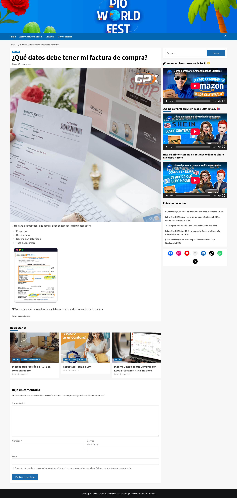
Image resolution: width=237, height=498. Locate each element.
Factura (20, 316)
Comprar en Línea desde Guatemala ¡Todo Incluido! (192, 225)
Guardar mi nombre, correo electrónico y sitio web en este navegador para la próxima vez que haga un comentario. (73, 468)
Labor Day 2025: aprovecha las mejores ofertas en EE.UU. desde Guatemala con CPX (192, 218)
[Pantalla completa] (223, 101)
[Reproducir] (166, 101)
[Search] (225, 36)
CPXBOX (50, 36)
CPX (15, 64)
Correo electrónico (93, 442)
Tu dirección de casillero (31, 359)
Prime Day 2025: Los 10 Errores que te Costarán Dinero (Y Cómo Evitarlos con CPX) (192, 232)
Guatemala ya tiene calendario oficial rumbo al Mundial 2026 (194, 211)
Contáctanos (65, 36)
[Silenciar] (219, 101)
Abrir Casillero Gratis (30, 36)
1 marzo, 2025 (24, 374)
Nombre (17, 440)
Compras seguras (70, 359)
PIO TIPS (16, 52)
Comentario (19, 403)
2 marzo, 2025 (26, 64)
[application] (195, 86)
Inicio (13, 36)
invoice (27, 316)
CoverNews (135, 493)
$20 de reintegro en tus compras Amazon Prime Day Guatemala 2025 (190, 241)
